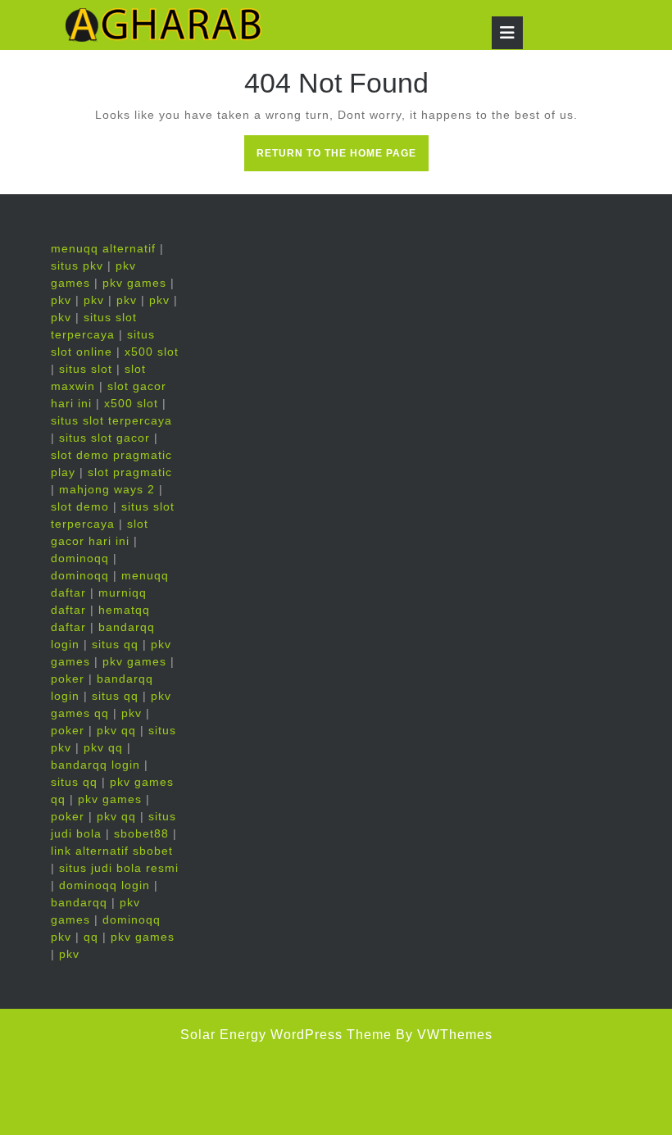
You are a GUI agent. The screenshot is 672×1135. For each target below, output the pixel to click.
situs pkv (77, 265)
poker (67, 678)
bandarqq (79, 902)
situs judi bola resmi (119, 867)
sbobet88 (141, 833)
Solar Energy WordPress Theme (286, 1035)
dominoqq (80, 558)
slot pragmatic (130, 472)
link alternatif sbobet (112, 850)
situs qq (115, 644)
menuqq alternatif (103, 248)
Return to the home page (343, 158)
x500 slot (152, 351)
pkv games (134, 282)
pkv (61, 299)
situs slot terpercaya (111, 420)
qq (91, 936)
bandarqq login (95, 764)
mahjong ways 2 (107, 489)
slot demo (80, 506)
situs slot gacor (104, 437)
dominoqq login (104, 885)
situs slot (85, 368)
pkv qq (116, 730)
